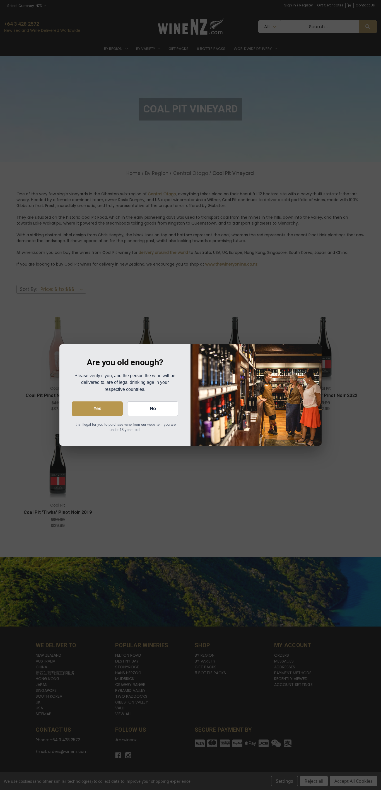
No (153, 408)
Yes (97, 408)
